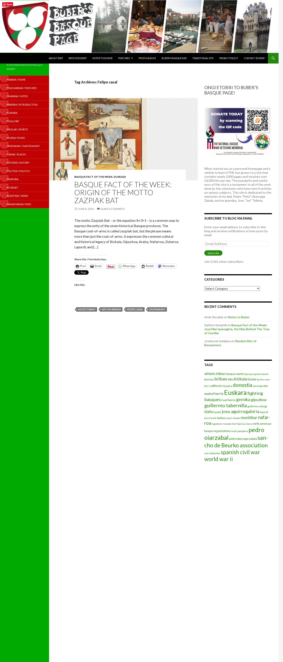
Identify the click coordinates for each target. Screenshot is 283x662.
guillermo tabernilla (225, 405)
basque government (256, 373)
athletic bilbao (214, 374)
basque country (235, 374)
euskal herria (213, 394)
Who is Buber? (78, 58)
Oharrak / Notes (17, 96)
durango (258, 385)
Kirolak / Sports (17, 129)
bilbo (230, 379)
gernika (243, 399)
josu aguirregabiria (240, 411)
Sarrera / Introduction (22, 104)
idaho (209, 411)
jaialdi (217, 412)
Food (224, 400)
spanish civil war (240, 452)
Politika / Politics (18, 171)
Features (124, 58)
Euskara (235, 392)
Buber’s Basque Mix (174, 58)
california (216, 386)
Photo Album (147, 58)
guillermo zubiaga (257, 406)
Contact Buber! (254, 58)
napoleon (217, 423)
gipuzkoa (258, 399)
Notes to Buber (102, 58)
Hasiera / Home (16, 79)
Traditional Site (203, 58)
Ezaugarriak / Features (21, 88)
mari (229, 418)
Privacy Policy (228, 58)
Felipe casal (135, 309)
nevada (227, 423)
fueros (231, 400)
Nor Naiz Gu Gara (242, 423)
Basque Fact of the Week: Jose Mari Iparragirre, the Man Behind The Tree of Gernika (237, 329)
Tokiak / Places (16, 154)
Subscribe (213, 253)
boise (252, 379)
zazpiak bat (157, 309)
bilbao (220, 378)
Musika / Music (16, 137)
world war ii (218, 459)
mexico (236, 418)
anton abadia (111, 309)
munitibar (249, 417)
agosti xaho (87, 309)
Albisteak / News (17, 195)
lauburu (221, 418)
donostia (242, 385)
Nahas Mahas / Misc (19, 204)
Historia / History (18, 162)
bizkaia (240, 378)
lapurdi (264, 412)
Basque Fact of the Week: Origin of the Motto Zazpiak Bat (123, 192)
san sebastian (212, 453)
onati (234, 431)
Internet (12, 187)
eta (265, 386)
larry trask (210, 418)
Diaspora (227, 385)
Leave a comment (113, 208)
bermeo (209, 379)
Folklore (13, 121)
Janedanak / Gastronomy (23, 146)
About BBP (56, 58)
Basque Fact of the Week (93, 176)
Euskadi (120, 176)
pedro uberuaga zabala (243, 438)
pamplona (242, 431)
